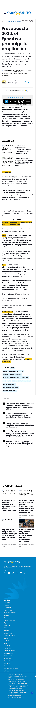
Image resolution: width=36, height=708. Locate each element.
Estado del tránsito (10, 651)
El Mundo (7, 628)
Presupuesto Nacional (11, 387)
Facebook (5, 573)
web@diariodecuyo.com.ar (16, 681)
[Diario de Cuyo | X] (27, 13)
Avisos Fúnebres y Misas (12, 668)
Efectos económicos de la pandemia (15, 378)
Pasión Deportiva (9, 620)
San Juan (7, 603)
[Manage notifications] (32, 692)
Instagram (9, 573)
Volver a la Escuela (9, 391)
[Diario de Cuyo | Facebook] (20, 13)
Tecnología (7, 646)
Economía (11, 21)
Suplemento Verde (10, 613)
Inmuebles (7, 658)
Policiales (7, 618)
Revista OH (7, 615)
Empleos (7, 663)
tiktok (13, 573)
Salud (5, 643)
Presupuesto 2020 (9, 384)
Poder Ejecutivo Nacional (22, 381)
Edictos (6, 671)
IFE (4, 381)
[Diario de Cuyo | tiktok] (30, 13)
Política (6, 605)
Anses (12, 368)
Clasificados (8, 656)
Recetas (6, 630)
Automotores (8, 661)
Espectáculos (8, 623)
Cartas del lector (9, 636)
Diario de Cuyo (3, 21)
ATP (22, 371)
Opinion (6, 638)
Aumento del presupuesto (12, 374)
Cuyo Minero (8, 610)
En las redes (8, 633)
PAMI (8, 381)
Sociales (6, 641)
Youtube (21, 573)
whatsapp (25, 573)
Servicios (7, 666)
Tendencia (7, 648)
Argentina (7, 625)
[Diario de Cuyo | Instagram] (23, 13)
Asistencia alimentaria (11, 371)
